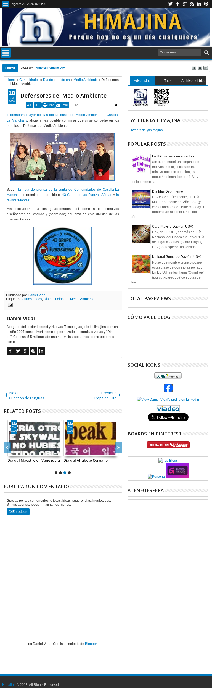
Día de (49, 299)
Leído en (61, 299)
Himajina (9, 685)
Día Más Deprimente (167, 191)
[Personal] (157, 477)
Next (7, 447)
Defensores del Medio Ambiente (63, 95)
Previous (118, 447)
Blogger (91, 644)
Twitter (170, 4)
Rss (191, 4)
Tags (167, 81)
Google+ (184, 4)
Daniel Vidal (37, 295)
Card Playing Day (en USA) (172, 227)
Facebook (177, 4)
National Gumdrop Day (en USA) (176, 257)
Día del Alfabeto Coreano (85, 460)
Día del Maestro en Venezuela (33, 460)
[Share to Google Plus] (24, 452)
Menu (5, 4)
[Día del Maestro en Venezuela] (34, 438)
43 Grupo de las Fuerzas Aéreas (87, 195)
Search (206, 53)
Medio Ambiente (82, 299)
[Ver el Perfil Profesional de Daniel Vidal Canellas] (168, 411)
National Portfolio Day (50, 67)
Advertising (142, 81)
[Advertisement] (68, 372)
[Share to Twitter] (18, 452)
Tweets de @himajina (147, 130)
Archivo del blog (193, 81)
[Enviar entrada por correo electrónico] (9, 306)
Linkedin (199, 4)
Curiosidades (32, 299)
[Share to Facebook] (12, 452)
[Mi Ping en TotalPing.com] (177, 477)
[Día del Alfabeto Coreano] (90, 438)
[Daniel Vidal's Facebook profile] (168, 391)
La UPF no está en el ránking (174, 156)
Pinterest (206, 4)
